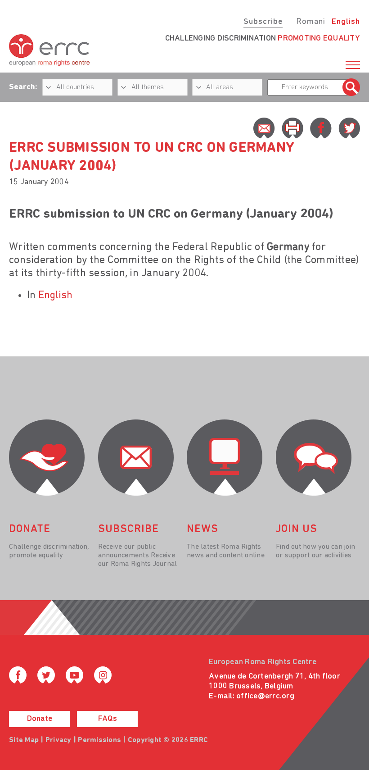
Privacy (58, 740)
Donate (39, 719)
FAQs (107, 719)
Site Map (24, 740)
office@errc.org (265, 697)
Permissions (99, 740)
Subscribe (263, 22)
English (346, 22)
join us (296, 529)
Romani (310, 22)
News (202, 529)
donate (29, 529)
